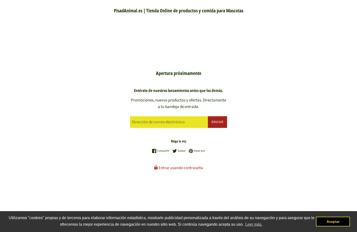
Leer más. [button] (253, 224)
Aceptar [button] (333, 222)
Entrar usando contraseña (180, 168)
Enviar (217, 122)
